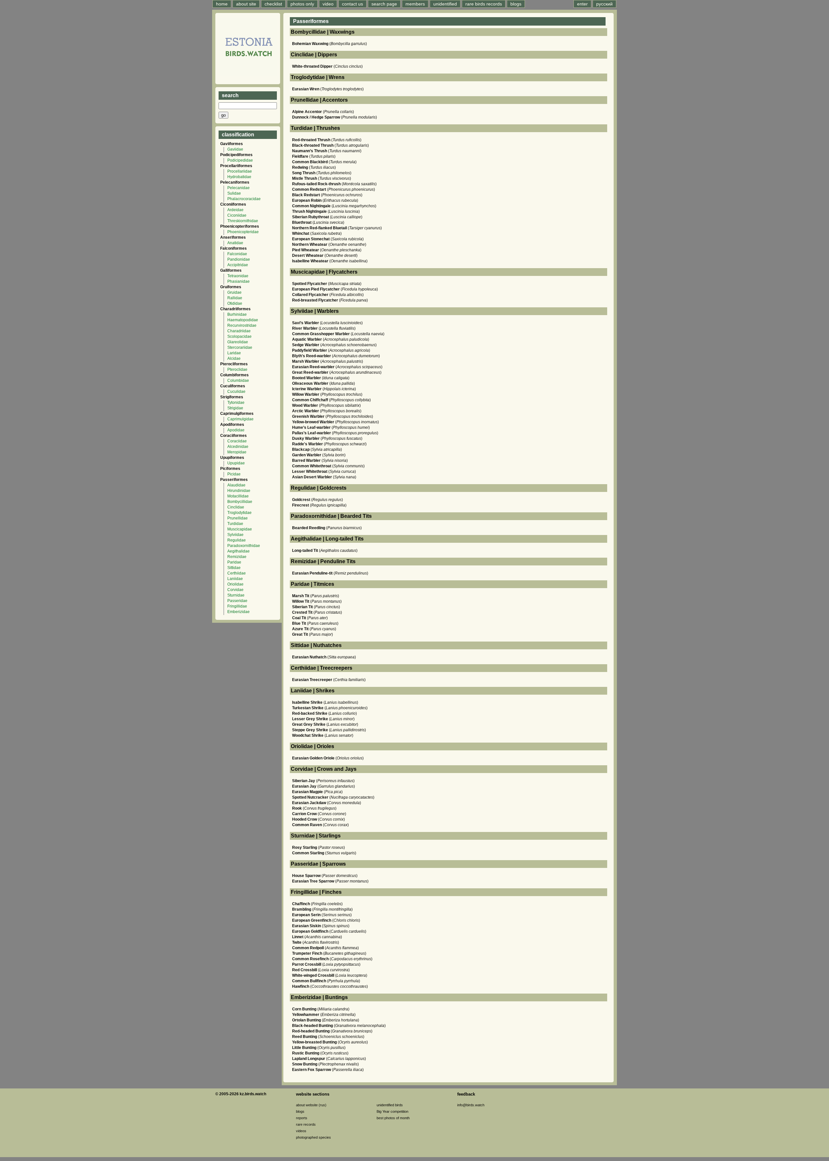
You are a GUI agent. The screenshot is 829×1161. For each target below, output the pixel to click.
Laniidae (235, 578)
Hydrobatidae (239, 177)
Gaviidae (235, 149)
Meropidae (236, 452)
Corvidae (235, 589)
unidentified (445, 3)
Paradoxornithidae (243, 545)
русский (604, 3)
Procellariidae (239, 171)
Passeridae (237, 600)
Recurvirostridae (241, 325)
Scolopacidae (239, 336)
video (328, 3)
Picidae (234, 474)
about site (246, 3)
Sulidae (234, 193)
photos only (302, 3)
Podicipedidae (240, 160)
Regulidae (236, 540)
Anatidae (235, 243)
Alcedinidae (237, 446)
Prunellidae (237, 518)
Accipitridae (237, 265)
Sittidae (234, 567)
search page (384, 3)
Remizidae (236, 556)
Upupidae (236, 463)
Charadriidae (239, 331)
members (415, 3)
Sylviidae (235, 534)
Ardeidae (235, 210)
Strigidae (235, 408)
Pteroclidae (237, 369)
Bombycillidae (239, 501)
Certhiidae (236, 573)
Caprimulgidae (240, 419)
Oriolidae (235, 584)
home (222, 3)
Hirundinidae (238, 490)
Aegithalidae (238, 551)
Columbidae (238, 380)
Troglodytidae (239, 512)
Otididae (234, 303)
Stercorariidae (239, 347)
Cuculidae (236, 391)
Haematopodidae (242, 320)
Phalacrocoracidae (244, 199)
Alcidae (234, 358)
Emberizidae (238, 611)
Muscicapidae (239, 529)
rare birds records (483, 3)
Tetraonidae (237, 276)
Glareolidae (237, 342)
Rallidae (234, 298)
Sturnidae (235, 595)
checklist (273, 3)
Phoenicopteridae (243, 232)
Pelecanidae (238, 188)
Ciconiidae (236, 215)
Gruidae (234, 292)
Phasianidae (238, 281)
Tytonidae (235, 402)
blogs (515, 3)
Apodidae (235, 430)
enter (582, 3)
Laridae (234, 353)
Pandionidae (238, 259)
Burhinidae (237, 314)
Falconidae (237, 254)
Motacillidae (238, 496)
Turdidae (235, 523)
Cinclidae (235, 507)
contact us (352, 3)
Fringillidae (237, 606)
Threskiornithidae (242, 221)
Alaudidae (236, 485)
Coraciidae (237, 441)
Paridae (234, 562)
